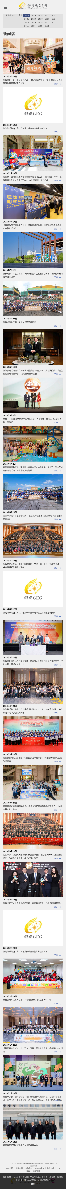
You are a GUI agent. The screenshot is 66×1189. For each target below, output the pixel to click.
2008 (47, 26)
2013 (47, 22)
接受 (33, 1184)
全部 (20, 15)
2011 (26, 26)
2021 (26, 19)
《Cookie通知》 (30, 1180)
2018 (47, 19)
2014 (40, 22)
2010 (33, 26)
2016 (26, 22)
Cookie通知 (39, 1168)
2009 (40, 26)
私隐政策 (29, 1168)
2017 (54, 19)
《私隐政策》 (45, 1180)
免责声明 (50, 1168)
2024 (40, 15)
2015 (33, 22)
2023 (47, 15)
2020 (33, 19)
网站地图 (9, 1168)
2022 (54, 15)
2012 (54, 22)
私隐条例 (19, 1168)
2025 (33, 15)
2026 (26, 15)
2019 (40, 19)
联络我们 (36, 1171)
